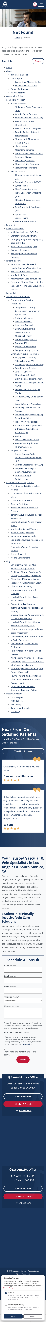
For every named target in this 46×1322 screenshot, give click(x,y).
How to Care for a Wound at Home (27, 268)
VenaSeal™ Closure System (27, 439)
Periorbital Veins (22, 343)
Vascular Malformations (26, 167)
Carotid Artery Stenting (26, 368)
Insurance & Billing (19, 74)
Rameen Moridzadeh (20, 708)
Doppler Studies (18, 243)
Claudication (21, 146)
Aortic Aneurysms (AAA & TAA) (29, 117)
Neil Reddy (15, 711)
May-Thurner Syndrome (26, 189)
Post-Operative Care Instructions (26, 278)
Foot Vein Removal (23, 321)
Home (9, 67)
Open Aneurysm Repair (25, 471)
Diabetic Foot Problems (21, 500)
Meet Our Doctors (14, 693)
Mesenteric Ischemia (24, 149)
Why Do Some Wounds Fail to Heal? (27, 657)
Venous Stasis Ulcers (20, 554)
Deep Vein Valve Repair (25, 468)
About (9, 71)
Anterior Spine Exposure (26, 114)
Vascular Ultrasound (20, 250)
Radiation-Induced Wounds (23, 536)
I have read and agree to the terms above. (20, 1053)
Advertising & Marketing (16, 1305)
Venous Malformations (25, 221)
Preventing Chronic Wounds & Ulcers (27, 282)
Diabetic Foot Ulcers (20, 504)
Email (10, 976)
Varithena (19, 436)
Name (10, 965)
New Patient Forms (19, 275)
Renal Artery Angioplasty (26, 421)
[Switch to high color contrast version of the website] (35, 4)
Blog (8, 561)
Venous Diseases (18, 171)
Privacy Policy (12, 293)
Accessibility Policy (14, 96)
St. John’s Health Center (26, 85)
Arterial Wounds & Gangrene (28, 128)
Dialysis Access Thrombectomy (29, 378)
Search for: (8, 61)
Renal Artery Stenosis (24, 160)
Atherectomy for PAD (24, 361)
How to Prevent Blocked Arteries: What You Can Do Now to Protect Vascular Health (26, 679)
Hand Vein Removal (24, 325)
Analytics (11, 1293)
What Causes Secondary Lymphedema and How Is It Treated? (23, 590)
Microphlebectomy (23, 336)
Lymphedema (21, 185)
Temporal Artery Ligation (26, 350)
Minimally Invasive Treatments (25, 353)
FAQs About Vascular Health (24, 264)
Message (11, 1006)
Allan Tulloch (17, 700)
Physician (11, 997)
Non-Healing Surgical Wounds (24, 529)
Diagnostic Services (15, 228)
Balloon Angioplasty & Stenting (29, 364)
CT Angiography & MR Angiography (27, 239)
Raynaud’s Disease (23, 157)
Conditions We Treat (15, 99)
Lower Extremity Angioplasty (28, 404)
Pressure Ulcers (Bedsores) (22, 532)
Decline (32, 1316)
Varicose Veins (21, 218)
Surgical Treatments (20, 450)
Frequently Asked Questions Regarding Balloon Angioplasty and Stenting (27, 608)
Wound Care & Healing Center (20, 482)
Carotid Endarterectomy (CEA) (29, 464)
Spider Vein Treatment (25, 346)
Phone (10, 986)
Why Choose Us (18, 92)
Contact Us (11, 225)
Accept (13, 1316)
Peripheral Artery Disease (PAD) (29, 153)
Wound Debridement (20, 557)
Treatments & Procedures (18, 296)
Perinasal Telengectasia (26, 339)
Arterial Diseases (18, 103)
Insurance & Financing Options (25, 271)
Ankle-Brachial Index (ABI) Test (25, 232)
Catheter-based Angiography (24, 235)
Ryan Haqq (16, 704)
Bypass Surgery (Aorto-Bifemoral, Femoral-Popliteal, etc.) (28, 457)
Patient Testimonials (20, 89)
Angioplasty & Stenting (26, 357)
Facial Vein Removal (24, 318)
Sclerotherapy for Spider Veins (29, 425)
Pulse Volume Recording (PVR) (24, 246)
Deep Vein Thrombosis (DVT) (28, 182)
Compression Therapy (25, 307)
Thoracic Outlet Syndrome (27, 164)
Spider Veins (20, 214)
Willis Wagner (17, 697)
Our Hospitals (17, 78)
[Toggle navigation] (41, 4)
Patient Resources (14, 260)
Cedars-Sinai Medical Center (28, 82)
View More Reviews (23, 751)
